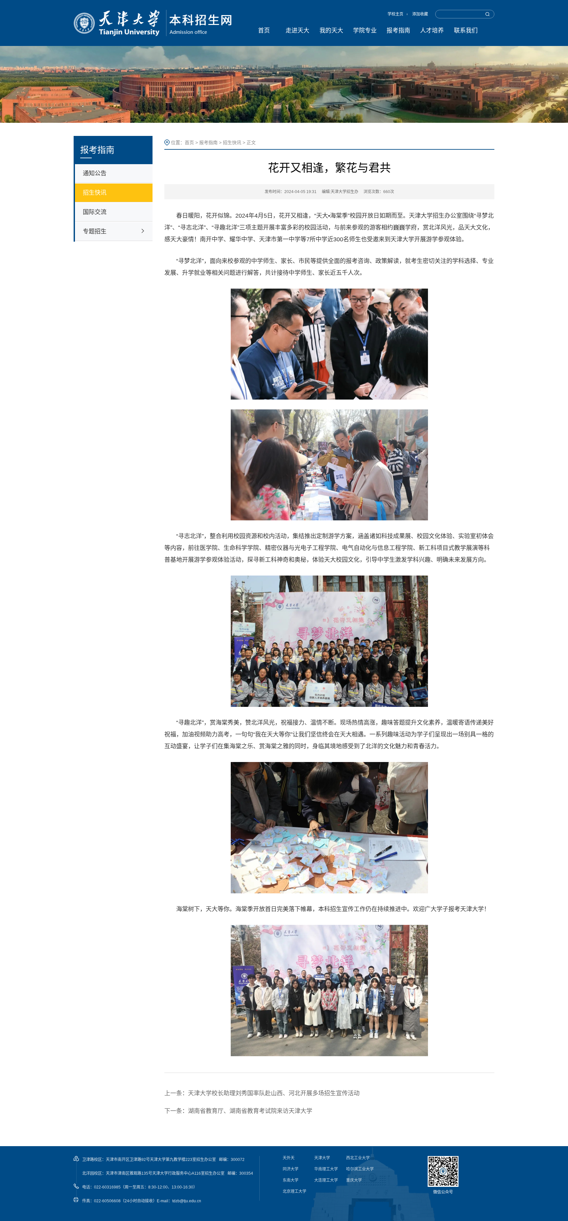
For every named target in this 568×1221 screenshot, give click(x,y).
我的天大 (331, 30)
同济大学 (290, 1169)
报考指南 (398, 30)
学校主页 (395, 14)
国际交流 (94, 212)
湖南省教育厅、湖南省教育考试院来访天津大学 (250, 1111)
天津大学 (322, 1158)
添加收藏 (420, 14)
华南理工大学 (326, 1169)
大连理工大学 (326, 1180)
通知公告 (94, 173)
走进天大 (297, 30)
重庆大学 (354, 1180)
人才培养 (432, 30)
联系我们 (466, 30)
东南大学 (290, 1180)
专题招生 (94, 231)
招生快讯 (94, 192)
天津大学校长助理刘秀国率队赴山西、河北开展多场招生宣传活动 (274, 1093)
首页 (264, 30)
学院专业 (365, 30)
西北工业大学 (358, 1158)
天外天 (289, 1158)
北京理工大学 (294, 1191)
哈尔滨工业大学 (360, 1169)
